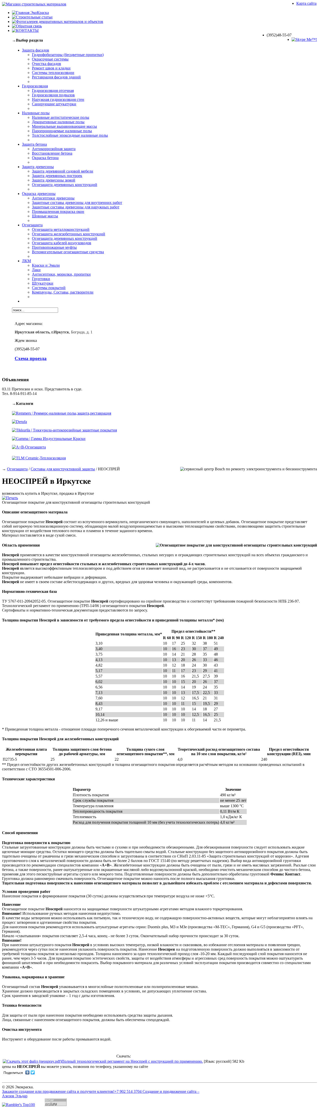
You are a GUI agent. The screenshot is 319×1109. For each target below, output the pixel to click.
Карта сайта (306, 3)
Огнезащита (17, 469)
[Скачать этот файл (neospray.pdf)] (32, 1061)
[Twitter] (32, 1072)
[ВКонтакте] (27, 1072)
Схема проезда (31, 358)
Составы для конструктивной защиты (63, 469)
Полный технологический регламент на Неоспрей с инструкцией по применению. (132, 1061)
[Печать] (10, 498)
